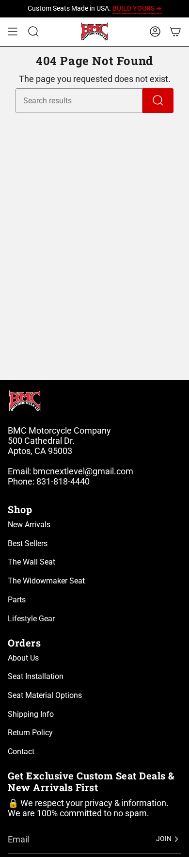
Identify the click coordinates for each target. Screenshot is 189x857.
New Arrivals (29, 524)
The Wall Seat (31, 561)
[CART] (175, 31)
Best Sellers (27, 543)
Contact (21, 751)
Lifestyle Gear (31, 618)
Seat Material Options (45, 695)
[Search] (157, 100)
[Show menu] (12, 31)
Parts (17, 599)
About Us (23, 658)
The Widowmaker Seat (46, 580)
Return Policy (30, 732)
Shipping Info (31, 714)
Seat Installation (35, 676)
